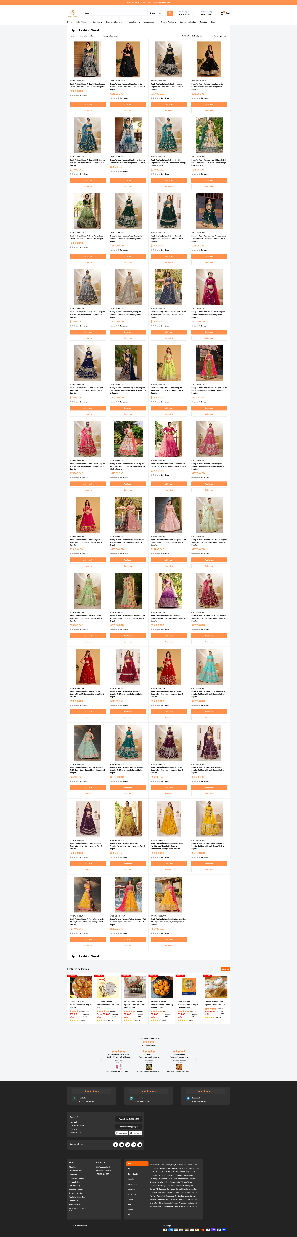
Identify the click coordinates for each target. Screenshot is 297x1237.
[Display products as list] (225, 36)
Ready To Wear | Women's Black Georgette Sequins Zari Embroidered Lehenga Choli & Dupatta (167, 86)
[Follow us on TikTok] (139, 1144)
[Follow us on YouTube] (133, 1144)
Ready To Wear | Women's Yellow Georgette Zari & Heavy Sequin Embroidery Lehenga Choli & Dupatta (87, 922)
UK (129, 1169)
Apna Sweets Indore (104, 1001)
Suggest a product (76, 1178)
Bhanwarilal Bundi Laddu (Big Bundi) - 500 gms (162, 1006)
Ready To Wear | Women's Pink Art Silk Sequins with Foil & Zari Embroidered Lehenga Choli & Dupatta (87, 466)
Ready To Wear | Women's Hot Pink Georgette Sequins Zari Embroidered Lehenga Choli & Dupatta (208, 314)
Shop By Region (167, 22)
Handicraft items (113, 22)
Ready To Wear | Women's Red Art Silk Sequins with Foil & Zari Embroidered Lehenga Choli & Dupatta (208, 618)
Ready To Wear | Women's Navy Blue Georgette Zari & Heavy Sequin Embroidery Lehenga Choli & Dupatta (128, 390)
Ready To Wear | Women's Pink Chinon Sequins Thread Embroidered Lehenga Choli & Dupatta (168, 464)
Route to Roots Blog (77, 1197)
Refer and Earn (75, 1204)
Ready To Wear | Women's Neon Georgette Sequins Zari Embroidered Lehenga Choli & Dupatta (167, 390)
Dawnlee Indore (184, 1001)
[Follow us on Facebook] (115, 1144)
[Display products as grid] (221, 36)
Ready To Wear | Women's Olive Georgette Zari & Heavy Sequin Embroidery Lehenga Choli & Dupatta (209, 390)
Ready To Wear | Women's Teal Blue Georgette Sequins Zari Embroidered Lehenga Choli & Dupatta (127, 770)
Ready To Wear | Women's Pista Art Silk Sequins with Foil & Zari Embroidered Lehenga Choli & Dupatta (209, 542)
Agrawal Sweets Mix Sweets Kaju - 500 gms (134, 1006)
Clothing (96, 22)
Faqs (213, 22)
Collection (73, 1174)
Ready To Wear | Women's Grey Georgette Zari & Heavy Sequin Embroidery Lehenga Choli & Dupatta (168, 314)
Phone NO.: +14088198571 (129, 1119)
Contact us (73, 1200)
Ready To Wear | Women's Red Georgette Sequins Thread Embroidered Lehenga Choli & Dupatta (87, 694)
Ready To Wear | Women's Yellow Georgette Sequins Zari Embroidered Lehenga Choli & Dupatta (207, 846)
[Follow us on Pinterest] (127, 1144)
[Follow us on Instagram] (121, 1144)
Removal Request (76, 1189)
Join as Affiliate (75, 1170)
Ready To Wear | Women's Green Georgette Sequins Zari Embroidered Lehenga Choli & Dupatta (126, 238)
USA (129, 1164)
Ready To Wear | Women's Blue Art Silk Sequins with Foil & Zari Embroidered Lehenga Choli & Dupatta (87, 162)
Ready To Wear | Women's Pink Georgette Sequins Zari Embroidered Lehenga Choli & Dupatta (207, 466)
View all (225, 969)
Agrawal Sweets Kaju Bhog (215, 1005)
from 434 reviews (149, 1045)
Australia (131, 1189)
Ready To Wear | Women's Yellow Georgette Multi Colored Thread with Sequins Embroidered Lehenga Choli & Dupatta (167, 846)
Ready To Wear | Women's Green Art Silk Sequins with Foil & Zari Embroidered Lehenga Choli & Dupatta (168, 162)
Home (69, 22)
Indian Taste (81, 22)
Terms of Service (76, 1193)
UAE (129, 1204)
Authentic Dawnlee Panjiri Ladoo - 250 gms (188, 1006)
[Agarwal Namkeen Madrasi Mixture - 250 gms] (149, 1067)
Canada (131, 1179)
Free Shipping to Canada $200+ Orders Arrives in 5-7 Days (148, 2)
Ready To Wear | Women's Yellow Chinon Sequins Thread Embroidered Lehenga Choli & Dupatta (127, 846)
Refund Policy (74, 1186)
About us (203, 22)
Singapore (132, 1194)
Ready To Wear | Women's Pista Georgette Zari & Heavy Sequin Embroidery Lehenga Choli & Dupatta (127, 618)
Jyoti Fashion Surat (77, 81)
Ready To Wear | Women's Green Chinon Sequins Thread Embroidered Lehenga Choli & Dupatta (87, 237)
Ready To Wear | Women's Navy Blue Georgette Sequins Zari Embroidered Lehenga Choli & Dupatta (87, 390)
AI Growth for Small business (76, 1209)
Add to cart (87, 104)
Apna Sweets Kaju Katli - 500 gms (108, 1006)
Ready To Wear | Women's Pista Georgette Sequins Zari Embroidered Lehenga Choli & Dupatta (86, 618)
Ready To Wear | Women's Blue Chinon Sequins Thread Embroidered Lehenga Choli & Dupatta (127, 161)
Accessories (149, 22)
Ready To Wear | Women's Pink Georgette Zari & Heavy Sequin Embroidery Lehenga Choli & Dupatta (128, 542)
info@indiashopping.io (129, 1126)
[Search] (170, 13)
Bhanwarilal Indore (158, 1001)
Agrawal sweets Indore (133, 1001)
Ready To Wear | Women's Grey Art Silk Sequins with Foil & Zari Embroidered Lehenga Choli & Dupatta (87, 314)
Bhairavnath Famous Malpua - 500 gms (81, 1006)
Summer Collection (188, 22)
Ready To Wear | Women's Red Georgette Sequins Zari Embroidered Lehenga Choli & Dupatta (126, 694)
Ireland (130, 1209)
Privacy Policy (74, 1182)
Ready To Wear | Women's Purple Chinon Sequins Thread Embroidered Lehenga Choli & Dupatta (168, 618)
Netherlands (133, 1174)
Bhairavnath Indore (77, 1001)
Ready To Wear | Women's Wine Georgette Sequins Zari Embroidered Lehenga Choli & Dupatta (167, 770)
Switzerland (132, 1184)
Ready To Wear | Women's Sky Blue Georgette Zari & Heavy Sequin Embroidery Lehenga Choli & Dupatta (87, 770)
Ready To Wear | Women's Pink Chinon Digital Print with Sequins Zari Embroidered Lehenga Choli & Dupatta (127, 466)
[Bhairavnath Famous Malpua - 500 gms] (118, 1067)
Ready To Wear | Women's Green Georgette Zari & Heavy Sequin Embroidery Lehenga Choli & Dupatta (208, 238)
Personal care (132, 22)
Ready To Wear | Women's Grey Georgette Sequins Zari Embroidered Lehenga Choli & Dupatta (126, 314)
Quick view (88, 110)
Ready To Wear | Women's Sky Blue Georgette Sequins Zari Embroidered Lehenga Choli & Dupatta (208, 694)
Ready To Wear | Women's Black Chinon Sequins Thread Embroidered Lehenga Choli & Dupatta (87, 85)
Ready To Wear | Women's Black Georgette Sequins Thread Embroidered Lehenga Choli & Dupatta (127, 86)
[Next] (230, 999)
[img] (148, 1042)
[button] (75, 1011)
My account (206, 14)
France (130, 1199)
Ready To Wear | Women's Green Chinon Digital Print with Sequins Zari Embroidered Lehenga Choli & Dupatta (208, 162)
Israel (130, 1214)
